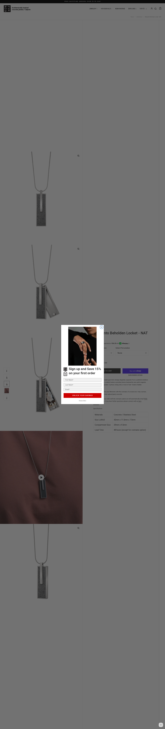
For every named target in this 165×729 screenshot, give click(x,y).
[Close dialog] (101, 327)
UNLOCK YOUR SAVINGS (82, 395)
